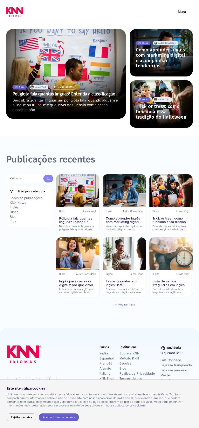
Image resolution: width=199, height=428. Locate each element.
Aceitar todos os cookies (59, 417)
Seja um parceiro (174, 370)
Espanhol (106, 358)
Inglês (104, 353)
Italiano (105, 373)
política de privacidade (130, 405)
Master (166, 375)
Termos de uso (131, 378)
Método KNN (129, 358)
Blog (123, 368)
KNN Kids (107, 378)
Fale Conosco (171, 360)
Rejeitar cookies (21, 417)
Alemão (105, 368)
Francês (106, 363)
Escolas (125, 363)
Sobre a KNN (130, 353)
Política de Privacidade (137, 373)
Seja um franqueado (176, 365)
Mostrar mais (126, 304)
